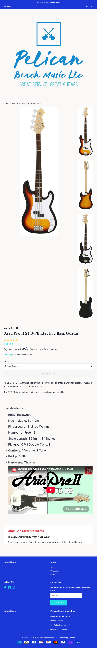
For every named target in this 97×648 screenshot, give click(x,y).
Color (6, 361)
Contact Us (54, 571)
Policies (53, 574)
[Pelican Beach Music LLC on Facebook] (9, 588)
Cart (91, 6)
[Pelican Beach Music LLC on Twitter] (5, 588)
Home (6, 103)
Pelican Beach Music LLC (47, 638)
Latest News (10, 562)
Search (53, 567)
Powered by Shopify (67, 638)
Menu (9, 6)
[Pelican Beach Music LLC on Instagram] (13, 588)
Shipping (8, 355)
